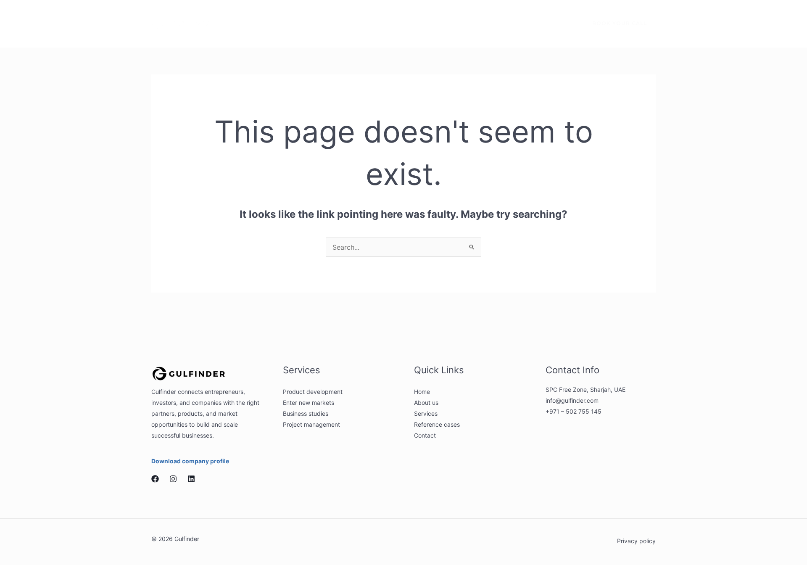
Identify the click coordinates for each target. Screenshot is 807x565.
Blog (432, 23)
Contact (469, 23)
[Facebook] (526, 24)
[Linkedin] (561, 24)
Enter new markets (308, 402)
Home (238, 23)
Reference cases (384, 23)
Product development (313, 391)
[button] (338, 23)
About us (278, 23)
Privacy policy (636, 540)
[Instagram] (543, 24)
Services (322, 23)
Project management (311, 424)
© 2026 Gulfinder (175, 538)
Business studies (305, 413)
